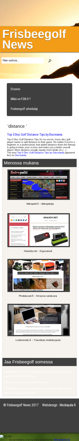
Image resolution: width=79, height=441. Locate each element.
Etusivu (15, 89)
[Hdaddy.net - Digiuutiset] (38, 246)
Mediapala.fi (68, 405)
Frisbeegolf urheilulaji (24, 109)
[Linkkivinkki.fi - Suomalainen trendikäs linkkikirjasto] (38, 335)
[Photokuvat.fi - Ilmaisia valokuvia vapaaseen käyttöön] (38, 291)
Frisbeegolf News (34, 39)
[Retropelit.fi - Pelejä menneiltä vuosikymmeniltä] (38, 199)
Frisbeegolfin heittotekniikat (29, 119)
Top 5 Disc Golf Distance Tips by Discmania (34, 135)
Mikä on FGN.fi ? (21, 99)
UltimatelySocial (61, 439)
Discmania (20, 155)
